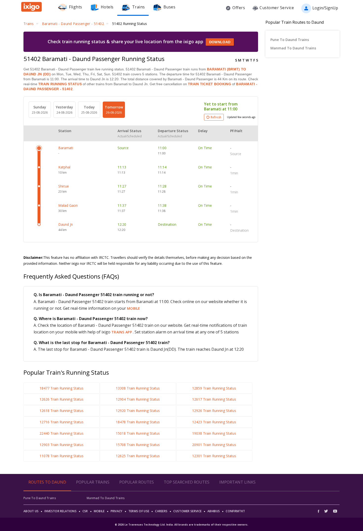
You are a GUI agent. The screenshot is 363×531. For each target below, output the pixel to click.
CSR (85, 511)
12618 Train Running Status (61, 410)
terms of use (138, 511)
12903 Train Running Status (61, 444)
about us (31, 511)
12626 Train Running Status (61, 399)
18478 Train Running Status (138, 422)
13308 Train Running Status (138, 388)
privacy (116, 511)
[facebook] (320, 511)
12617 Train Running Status (214, 399)
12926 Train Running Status (214, 410)
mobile (133, 308)
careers (161, 511)
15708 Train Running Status (138, 444)
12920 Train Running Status (138, 410)
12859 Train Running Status (214, 388)
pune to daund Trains (289, 39)
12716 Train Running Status (61, 422)
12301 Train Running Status (214, 455)
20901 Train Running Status (214, 444)
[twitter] (326, 511)
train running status (60, 84)
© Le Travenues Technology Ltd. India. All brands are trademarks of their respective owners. (181, 524)
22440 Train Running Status (61, 433)
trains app (122, 332)
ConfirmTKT (235, 511)
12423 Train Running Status (214, 422)
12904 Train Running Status (138, 399)
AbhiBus (213, 511)
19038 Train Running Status (214, 433)
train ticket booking (209, 84)
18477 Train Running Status (61, 388)
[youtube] (335, 511)
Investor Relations (60, 511)
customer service (187, 511)
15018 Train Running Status (138, 433)
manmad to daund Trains (293, 48)
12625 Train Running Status (138, 455)
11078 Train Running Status (61, 455)
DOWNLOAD (219, 42)
